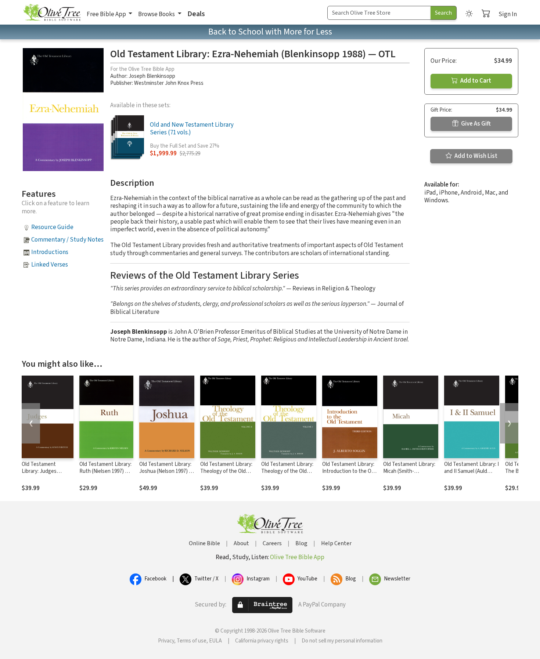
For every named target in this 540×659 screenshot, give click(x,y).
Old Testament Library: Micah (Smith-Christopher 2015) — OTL (409, 474)
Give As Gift (475, 123)
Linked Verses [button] (49, 264)
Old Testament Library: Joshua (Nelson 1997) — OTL (166, 471)
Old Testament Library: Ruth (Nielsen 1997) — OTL (105, 471)
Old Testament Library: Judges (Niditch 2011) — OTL (45, 471)
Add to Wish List (475, 156)
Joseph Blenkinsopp (152, 76)
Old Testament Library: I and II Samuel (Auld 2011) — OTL (471, 471)
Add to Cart (475, 80)
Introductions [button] (49, 252)
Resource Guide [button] (52, 227)
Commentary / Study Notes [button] (67, 239)
